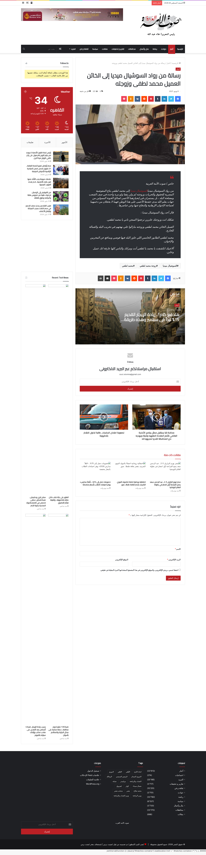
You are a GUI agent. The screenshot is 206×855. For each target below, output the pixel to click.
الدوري (111, 772)
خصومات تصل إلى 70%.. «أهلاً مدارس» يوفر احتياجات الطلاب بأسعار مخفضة (95, 483)
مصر (128, 791)
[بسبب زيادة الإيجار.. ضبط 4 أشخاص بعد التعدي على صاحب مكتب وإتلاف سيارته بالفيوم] (35, 619)
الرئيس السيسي (121, 776)
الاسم (178, 549)
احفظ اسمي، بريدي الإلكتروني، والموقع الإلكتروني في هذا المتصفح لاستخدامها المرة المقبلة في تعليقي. (139, 570)
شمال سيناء (137, 786)
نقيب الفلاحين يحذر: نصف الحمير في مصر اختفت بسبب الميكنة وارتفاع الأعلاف (38, 208)
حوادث (163, 49)
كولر (127, 786)
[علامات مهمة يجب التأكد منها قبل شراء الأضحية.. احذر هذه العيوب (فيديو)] (61, 183)
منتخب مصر (118, 791)
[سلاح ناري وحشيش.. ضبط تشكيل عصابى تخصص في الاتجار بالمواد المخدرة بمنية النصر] (35, 389)
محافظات (132, 49)
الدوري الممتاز (136, 776)
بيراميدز (123, 781)
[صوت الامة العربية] (160, 25)
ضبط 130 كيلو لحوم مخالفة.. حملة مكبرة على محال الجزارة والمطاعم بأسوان (58, 731)
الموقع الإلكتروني (121, 559)
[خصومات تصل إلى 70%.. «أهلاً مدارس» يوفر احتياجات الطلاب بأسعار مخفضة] (95, 470)
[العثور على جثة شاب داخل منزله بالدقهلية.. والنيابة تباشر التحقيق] (58, 389)
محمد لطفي (127, 265)
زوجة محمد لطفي (148, 265)
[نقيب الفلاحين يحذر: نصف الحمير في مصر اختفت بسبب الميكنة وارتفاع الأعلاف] (61, 209)
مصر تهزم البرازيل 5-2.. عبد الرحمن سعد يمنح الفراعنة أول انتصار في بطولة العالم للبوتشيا (165, 484)
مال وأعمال (144, 49)
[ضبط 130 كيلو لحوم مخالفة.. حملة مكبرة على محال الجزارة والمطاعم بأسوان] (58, 619)
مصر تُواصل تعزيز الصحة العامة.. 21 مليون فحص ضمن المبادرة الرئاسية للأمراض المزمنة (38, 168)
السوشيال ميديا (138, 190)
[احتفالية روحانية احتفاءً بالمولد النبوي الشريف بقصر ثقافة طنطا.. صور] (130, 470)
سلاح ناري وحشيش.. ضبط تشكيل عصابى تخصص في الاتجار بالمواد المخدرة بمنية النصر (36, 501)
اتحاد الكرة (137, 772)
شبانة (114, 781)
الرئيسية (180, 49)
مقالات (105, 49)
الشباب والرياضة (135, 781)
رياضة (155, 49)
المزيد (73, 49)
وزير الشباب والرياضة (121, 796)
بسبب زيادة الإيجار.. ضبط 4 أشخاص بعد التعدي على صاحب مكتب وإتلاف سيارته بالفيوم (36, 731)
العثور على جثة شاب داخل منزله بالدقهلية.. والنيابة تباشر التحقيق (59, 500)
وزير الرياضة (137, 796)
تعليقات (30, 142)
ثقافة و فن (84, 49)
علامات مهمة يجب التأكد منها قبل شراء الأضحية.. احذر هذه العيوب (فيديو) (39, 181)
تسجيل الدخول (93, 771)
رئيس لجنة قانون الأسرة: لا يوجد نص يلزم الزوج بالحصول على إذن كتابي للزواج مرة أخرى (38, 155)
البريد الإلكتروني (174, 559)
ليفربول (119, 786)
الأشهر (64, 142)
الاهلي (120, 772)
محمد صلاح (137, 791)
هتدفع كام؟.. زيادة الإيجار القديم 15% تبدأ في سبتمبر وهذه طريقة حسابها (151, 319)
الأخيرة (47, 142)
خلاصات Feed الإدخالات (89, 775)
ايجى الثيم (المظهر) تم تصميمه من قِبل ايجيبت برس (123, 844)
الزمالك (109, 776)
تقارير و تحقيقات (118, 49)
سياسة (95, 49)
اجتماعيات (179, 775)
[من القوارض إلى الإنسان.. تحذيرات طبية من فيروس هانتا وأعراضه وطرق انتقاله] (61, 196)
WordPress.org (92, 784)
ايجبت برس (85, 844)
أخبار (171, 49)
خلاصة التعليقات (92, 779)
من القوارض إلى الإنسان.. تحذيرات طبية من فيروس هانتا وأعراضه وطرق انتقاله (39, 195)
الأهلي (128, 772)
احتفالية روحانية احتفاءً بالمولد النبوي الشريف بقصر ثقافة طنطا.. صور (131, 483)
